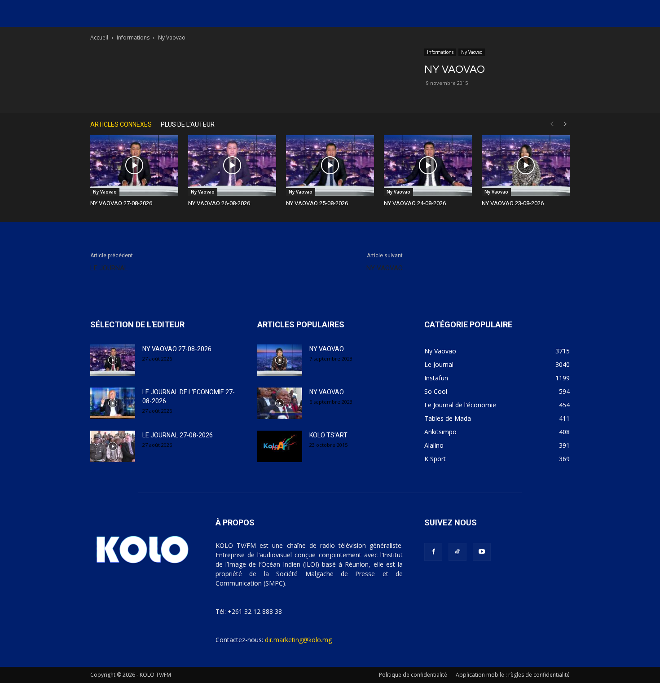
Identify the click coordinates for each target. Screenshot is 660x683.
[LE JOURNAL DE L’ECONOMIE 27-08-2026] (112, 403)
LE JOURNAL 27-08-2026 (177, 435)
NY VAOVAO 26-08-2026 (219, 203)
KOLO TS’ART (328, 435)
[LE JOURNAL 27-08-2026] (112, 446)
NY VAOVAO (384, 268)
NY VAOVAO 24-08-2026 (415, 203)
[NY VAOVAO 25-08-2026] (330, 165)
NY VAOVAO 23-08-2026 (513, 203)
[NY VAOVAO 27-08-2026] (134, 165)
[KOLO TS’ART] (279, 446)
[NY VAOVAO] (279, 360)
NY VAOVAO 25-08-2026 (317, 203)
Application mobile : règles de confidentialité (513, 675)
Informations (133, 37)
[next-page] (565, 124)
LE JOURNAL (109, 268)
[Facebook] (433, 552)
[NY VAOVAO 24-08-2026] (428, 165)
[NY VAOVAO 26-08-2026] (232, 165)
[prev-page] (551, 124)
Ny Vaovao (471, 52)
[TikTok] (457, 552)
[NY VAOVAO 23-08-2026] (526, 165)
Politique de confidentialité (413, 675)
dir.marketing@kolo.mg (298, 639)
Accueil (99, 37)
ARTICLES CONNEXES (121, 124)
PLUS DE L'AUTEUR (188, 124)
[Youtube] (482, 552)
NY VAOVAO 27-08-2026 (121, 203)
